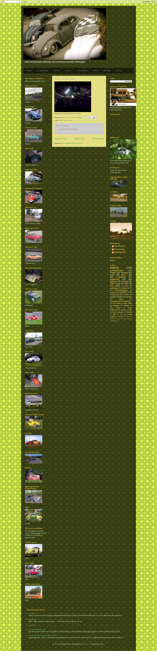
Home (28, 71)
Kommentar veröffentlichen (68, 129)
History (123, 310)
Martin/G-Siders (119, 249)
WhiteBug (113, 321)
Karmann (129, 297)
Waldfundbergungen (121, 290)
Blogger (101, 644)
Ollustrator (86, 644)
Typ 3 (119, 319)
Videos (70, 120)
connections (82, 71)
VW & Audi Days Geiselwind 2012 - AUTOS (43, 635)
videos (68, 71)
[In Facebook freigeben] (94, 117)
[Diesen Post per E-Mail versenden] (87, 117)
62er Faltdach (115, 286)
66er (120, 297)
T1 (131, 288)
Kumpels (124, 272)
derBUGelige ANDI (120, 252)
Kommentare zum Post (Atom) (72, 143)
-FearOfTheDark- (120, 246)
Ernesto (112, 292)
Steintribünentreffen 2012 (37, 630)
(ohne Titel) (32, 613)
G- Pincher (125, 295)
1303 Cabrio (115, 308)
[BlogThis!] (89, 117)
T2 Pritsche (117, 303)
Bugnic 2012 (33, 619)
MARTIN (106, 71)
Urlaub (121, 317)
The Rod (125, 281)
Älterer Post (98, 138)
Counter (112, 260)
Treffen (113, 272)
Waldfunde (121, 277)
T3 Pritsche (126, 319)
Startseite (79, 138)
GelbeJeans (120, 312)
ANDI (95, 71)
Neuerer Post (60, 138)
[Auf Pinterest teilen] (96, 117)
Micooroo (129, 312)
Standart (113, 297)
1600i (114, 314)
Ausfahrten (114, 279)
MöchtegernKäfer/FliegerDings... (120, 301)
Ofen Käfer (128, 303)
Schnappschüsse (116, 270)
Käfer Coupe (63, 120)
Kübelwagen (114, 288)
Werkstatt (122, 292)
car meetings (42, 71)
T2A (126, 283)
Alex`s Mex (126, 275)
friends (57, 71)
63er (121, 314)
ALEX (118, 71)
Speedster (116, 306)
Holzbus (124, 288)
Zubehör (126, 306)
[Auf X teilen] (92, 117)
